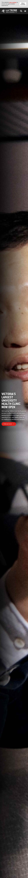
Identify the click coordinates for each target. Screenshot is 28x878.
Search (21, 11)
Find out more (8, 424)
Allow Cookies (22, 3)
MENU (25, 11)
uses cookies (12, 2)
